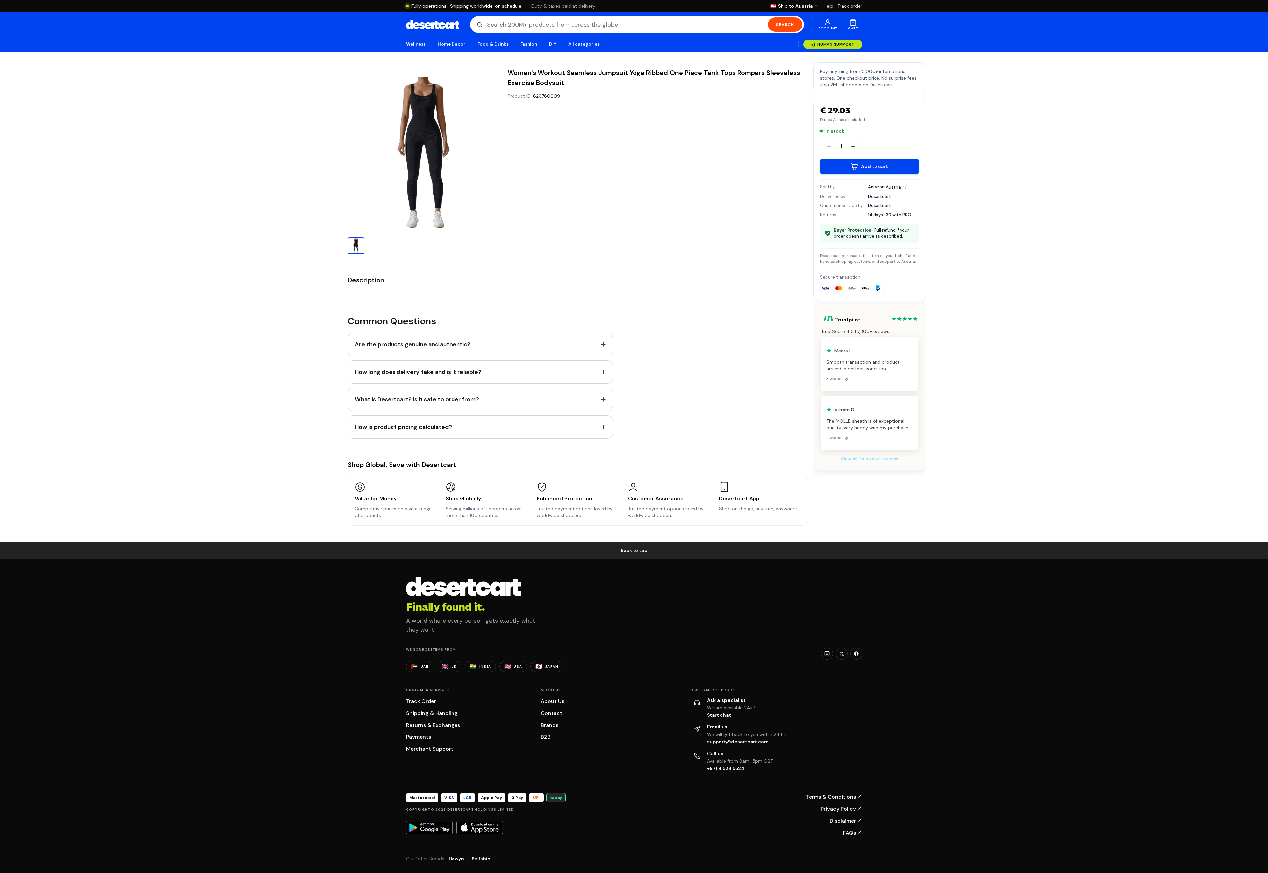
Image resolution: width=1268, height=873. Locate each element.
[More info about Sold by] (905, 187)
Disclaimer (846, 820)
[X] (842, 654)
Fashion (528, 44)
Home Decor (451, 44)
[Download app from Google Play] (429, 827)
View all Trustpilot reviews (869, 459)
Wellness (416, 44)
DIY (552, 44)
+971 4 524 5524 (725, 768)
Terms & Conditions (834, 796)
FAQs (852, 832)
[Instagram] (827, 654)
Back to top (634, 550)
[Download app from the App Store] (479, 827)
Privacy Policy (841, 808)
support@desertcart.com (738, 742)
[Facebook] (856, 654)
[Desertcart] (432, 24)
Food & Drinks (493, 44)
